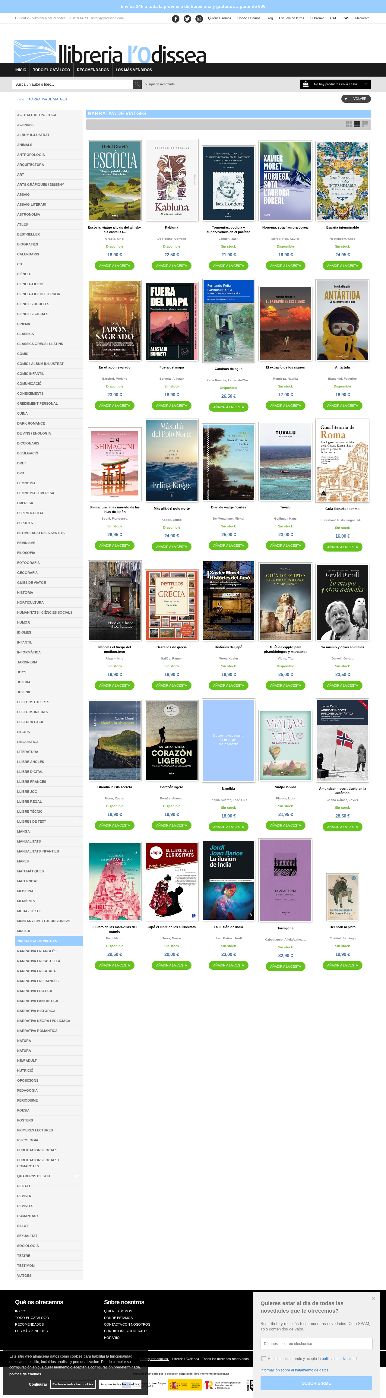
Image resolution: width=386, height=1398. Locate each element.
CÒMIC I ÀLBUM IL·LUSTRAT (40, 363)
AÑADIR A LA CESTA (114, 265)
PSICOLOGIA (27, 1140)
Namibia (228, 788)
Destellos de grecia (172, 647)
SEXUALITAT (27, 1236)
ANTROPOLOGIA (31, 155)
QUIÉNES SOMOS (118, 1311)
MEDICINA (25, 891)
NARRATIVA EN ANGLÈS (36, 951)
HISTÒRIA (25, 592)
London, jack (229, 238)
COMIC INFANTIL (30, 373)
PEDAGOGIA (27, 1090)
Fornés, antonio (171, 798)
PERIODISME (27, 1100)
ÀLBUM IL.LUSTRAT (33, 135)
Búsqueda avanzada (160, 84)
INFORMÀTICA (29, 652)
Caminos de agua (228, 369)
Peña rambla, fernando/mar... (229, 380)
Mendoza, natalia (285, 378)
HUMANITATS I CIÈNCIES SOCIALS (44, 612)
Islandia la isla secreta (114, 787)
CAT (333, 18)
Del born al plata (343, 927)
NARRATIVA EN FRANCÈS (38, 981)
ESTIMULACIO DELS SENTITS (41, 533)
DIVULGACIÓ (27, 453)
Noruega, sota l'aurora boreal (285, 227)
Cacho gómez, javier (342, 800)
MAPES (23, 861)
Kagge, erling (172, 519)
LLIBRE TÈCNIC (30, 811)
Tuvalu (285, 507)
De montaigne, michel (228, 518)
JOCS (21, 672)
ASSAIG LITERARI (31, 204)
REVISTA (24, 1196)
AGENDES (25, 125)
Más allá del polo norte (172, 508)
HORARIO (112, 1337)
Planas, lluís (285, 798)
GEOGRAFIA (27, 572)
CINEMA (23, 324)
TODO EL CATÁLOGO (51, 70)
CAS (346, 18)
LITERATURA (27, 752)
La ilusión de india (228, 927)
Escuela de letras (291, 18)
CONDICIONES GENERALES (126, 1331)
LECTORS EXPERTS (33, 702)
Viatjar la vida (285, 787)
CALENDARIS (28, 254)
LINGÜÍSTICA (28, 742)
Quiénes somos (219, 18)
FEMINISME (26, 543)
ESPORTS (25, 523)
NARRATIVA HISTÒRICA (36, 1011)
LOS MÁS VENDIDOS (134, 70)
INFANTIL (24, 642)
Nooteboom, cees (343, 238)
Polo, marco (114, 938)
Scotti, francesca (115, 518)
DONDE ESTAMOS (118, 1318)
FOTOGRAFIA (28, 563)
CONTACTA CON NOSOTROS (127, 1324)
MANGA (23, 831)
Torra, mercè (172, 938)
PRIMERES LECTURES (35, 1130)
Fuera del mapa (172, 367)
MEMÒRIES (26, 901)
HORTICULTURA (30, 602)
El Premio (317, 18)
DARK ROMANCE (31, 423)
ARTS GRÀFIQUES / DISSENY (40, 184)
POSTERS (25, 1120)
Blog (270, 18)
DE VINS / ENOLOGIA (34, 433)
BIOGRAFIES (27, 244)
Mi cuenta (362, 18)
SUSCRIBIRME (316, 1383)
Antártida (342, 367)
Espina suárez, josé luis (228, 800)
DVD (20, 473)
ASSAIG (23, 194)
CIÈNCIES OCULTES (33, 304)
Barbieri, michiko (114, 378)
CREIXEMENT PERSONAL (37, 403)
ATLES (22, 224)
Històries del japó (228, 647)
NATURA (24, 1040)
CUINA (22, 413)
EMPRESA (25, 503)
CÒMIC (22, 354)
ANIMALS (24, 145)
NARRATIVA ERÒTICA (34, 991)
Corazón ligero (171, 787)
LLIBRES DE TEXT (31, 821)
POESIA (23, 1110)
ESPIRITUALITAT (30, 513)
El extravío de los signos (285, 367)
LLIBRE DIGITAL (30, 771)
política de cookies (25, 1374)
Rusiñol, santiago (343, 938)
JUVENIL (24, 692)
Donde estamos (249, 18)
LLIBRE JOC (27, 791)
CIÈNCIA (24, 274)
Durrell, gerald (342, 658)
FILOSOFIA (26, 553)
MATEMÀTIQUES (30, 871)
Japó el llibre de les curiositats (171, 927)
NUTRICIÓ (25, 1070)
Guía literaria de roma (342, 509)
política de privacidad (339, 1359)
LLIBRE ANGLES (30, 762)
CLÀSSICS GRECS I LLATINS (40, 344)
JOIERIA (23, 682)
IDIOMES (24, 632)
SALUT (22, 1226)
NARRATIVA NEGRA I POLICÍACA (43, 1021)
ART (20, 174)
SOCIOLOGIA (28, 1246)
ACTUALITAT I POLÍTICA (36, 115)
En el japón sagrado (115, 367)
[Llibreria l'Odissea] (109, 45)
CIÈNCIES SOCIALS (32, 314)
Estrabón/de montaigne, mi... (342, 520)
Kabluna (171, 227)
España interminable (342, 227)
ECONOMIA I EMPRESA (35, 493)
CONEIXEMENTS (30, 393)
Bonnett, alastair (172, 378)
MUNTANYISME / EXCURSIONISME (44, 921)
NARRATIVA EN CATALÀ (36, 971)
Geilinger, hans (285, 518)
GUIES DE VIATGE (31, 582)
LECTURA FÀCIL (30, 722)
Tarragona (285, 928)
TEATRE (23, 1255)
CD (19, 264)
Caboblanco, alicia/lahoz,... (285, 939)
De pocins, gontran (171, 238)
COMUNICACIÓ (29, 383)
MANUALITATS (29, 841)
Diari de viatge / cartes (228, 507)
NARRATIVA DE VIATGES (37, 941)
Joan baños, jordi (228, 938)
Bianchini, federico (342, 378)
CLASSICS (25, 334)
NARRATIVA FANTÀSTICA (37, 1001)
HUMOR (23, 622)
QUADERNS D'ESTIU (33, 1176)
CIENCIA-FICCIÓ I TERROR (38, 294)
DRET (21, 463)
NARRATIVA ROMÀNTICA (37, 1031)
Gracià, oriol (114, 238)
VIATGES (24, 1275)
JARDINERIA (27, 662)
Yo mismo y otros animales (342, 647)
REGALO (24, 1186)
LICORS (23, 732)
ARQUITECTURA (30, 164)
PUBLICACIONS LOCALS (37, 1150)
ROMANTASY (27, 1216)
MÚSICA (23, 931)
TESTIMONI (26, 1265)
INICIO (20, 70)
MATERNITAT (27, 881)
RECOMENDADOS (93, 70)
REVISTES (25, 1206)
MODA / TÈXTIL (29, 911)
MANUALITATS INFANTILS (38, 851)
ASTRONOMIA (28, 214)
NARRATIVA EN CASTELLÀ (38, 961)
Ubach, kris (114, 658)
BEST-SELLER (28, 234)
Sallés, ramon (171, 658)
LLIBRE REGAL (29, 801)
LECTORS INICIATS (32, 712)
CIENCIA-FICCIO (30, 284)
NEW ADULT (27, 1060)
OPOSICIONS (27, 1080)
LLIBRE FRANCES (31, 781)
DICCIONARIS (28, 443)
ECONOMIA (26, 483)
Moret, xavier (228, 658)
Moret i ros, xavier (285, 238)
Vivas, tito (285, 658)
